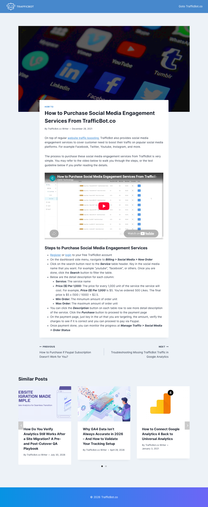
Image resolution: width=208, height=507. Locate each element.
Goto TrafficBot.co (190, 6)
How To (49, 106)
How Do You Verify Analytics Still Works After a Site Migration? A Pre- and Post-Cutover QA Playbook (44, 439)
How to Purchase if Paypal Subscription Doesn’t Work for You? (65, 351)
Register (55, 255)
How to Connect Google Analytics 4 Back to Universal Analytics (161, 434)
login (68, 255)
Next (187, 425)
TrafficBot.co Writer (58, 128)
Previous (20, 425)
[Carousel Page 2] (106, 466)
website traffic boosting (83, 138)
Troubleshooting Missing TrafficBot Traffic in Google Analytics (140, 351)
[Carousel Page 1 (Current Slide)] (102, 466)
